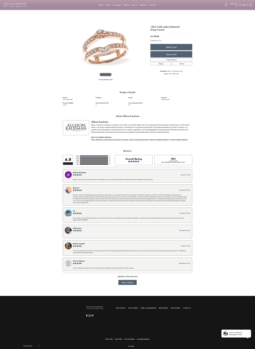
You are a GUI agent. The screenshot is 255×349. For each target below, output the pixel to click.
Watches (126, 5)
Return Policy (163, 308)
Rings (93, 139)
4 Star (77, 158)
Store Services (121, 308)
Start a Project (133, 308)
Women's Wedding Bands (79, 13)
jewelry (69, 13)
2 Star (77, 162)
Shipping (160, 63)
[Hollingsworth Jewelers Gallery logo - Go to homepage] (15, 5)
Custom (108, 5)
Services (134, 5)
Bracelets (125, 139)
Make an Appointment (148, 308)
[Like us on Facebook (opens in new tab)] (87, 315)
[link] (231, 5)
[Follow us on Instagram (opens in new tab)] (90, 315)
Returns (182, 63)
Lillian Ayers (77, 228)
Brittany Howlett (79, 243)
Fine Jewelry (117, 5)
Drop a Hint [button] (171, 54)
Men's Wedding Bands (179, 139)
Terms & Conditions (129, 339)
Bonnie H (76, 188)
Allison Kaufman (133, 99)
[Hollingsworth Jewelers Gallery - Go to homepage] (94, 307)
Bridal (101, 5)
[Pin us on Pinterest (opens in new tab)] (92, 315)
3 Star (77, 160)
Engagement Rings (142, 139)
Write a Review (128, 282)
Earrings (118, 139)
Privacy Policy (175, 308)
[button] (240, 5)
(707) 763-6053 (105, 82)
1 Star (77, 164)
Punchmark (131, 346)
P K (74, 211)
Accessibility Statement (143, 339)
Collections (143, 5)
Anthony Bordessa (79, 172)
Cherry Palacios (78, 261)
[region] (105, 47)
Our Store (152, 5)
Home (64, 13)
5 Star (77, 156)
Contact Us (187, 308)
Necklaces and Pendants (105, 139)
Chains (131, 139)
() (109, 156)
